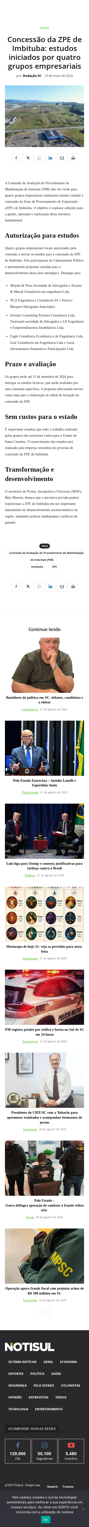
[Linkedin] (50, 158)
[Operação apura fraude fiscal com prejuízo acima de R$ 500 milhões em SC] (44, 1256)
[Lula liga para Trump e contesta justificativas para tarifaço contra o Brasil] (44, 831)
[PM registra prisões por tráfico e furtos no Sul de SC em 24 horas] (44, 997)
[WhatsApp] (39, 158)
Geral (44, 28)
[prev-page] (40, 1312)
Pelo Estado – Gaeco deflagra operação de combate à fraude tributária (44, 1205)
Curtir (18, 1442)
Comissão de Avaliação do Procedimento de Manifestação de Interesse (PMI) (46, 556)
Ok (46, 1520)
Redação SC (32, 76)
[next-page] (47, 1312)
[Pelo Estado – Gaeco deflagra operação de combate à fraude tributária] (44, 1168)
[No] (82, 1509)
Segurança (30, 1041)
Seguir (44, 1442)
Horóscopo (30, 958)
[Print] (73, 158)
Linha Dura (30, 709)
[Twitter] (27, 158)
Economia (30, 1129)
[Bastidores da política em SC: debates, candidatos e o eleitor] (44, 665)
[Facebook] (16, 158)
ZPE (54, 566)
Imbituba (37, 566)
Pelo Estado (30, 792)
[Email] (62, 158)
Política (30, 875)
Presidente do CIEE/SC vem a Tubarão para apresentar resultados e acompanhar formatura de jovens (44, 1117)
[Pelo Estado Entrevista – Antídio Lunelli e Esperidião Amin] (44, 748)
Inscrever (71, 1442)
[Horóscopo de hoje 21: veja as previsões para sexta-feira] (44, 914)
